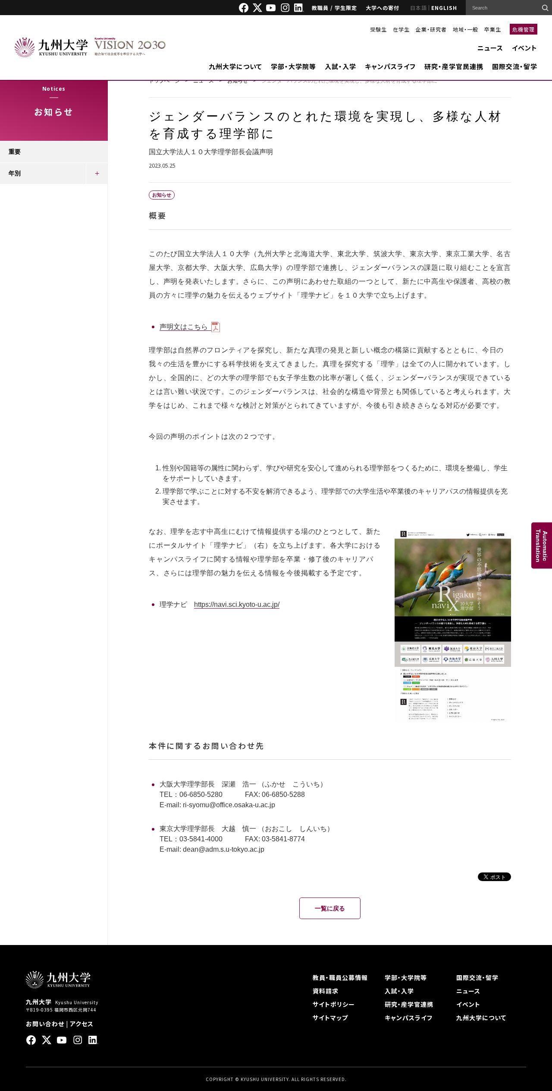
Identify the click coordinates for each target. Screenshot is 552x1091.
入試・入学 (340, 66)
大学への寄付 (382, 7)
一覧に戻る (330, 908)
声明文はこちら (184, 326)
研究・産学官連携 (409, 1004)
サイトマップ (330, 1017)
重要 (15, 151)
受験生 (378, 29)
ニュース (490, 47)
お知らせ (237, 81)
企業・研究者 (431, 29)
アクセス (82, 1023)
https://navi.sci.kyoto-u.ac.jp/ (236, 604)
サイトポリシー (334, 1004)
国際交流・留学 (514, 66)
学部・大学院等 (293, 66)
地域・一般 (465, 29)
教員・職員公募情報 (340, 977)
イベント (524, 47)
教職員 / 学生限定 (334, 7)
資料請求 (326, 990)
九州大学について (235, 66)
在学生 (401, 29)
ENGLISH (444, 7)
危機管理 (523, 29)
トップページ (164, 81)
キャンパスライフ (390, 66)
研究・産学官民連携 (453, 66)
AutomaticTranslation (542, 545)
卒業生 (492, 29)
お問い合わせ (45, 1023)
